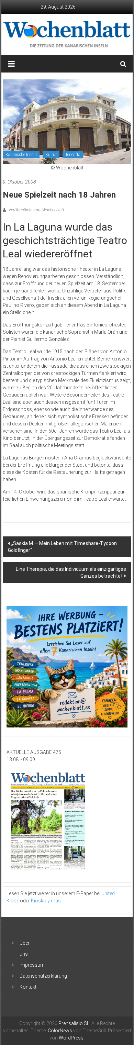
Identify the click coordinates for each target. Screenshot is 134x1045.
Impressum (32, 965)
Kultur (51, 154)
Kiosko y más (46, 900)
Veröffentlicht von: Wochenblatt (36, 210)
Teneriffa (72, 154)
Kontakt (28, 987)
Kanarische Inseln (21, 154)
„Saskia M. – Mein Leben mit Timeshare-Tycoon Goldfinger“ (62, 547)
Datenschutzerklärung (43, 976)
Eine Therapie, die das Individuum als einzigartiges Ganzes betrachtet (71, 572)
